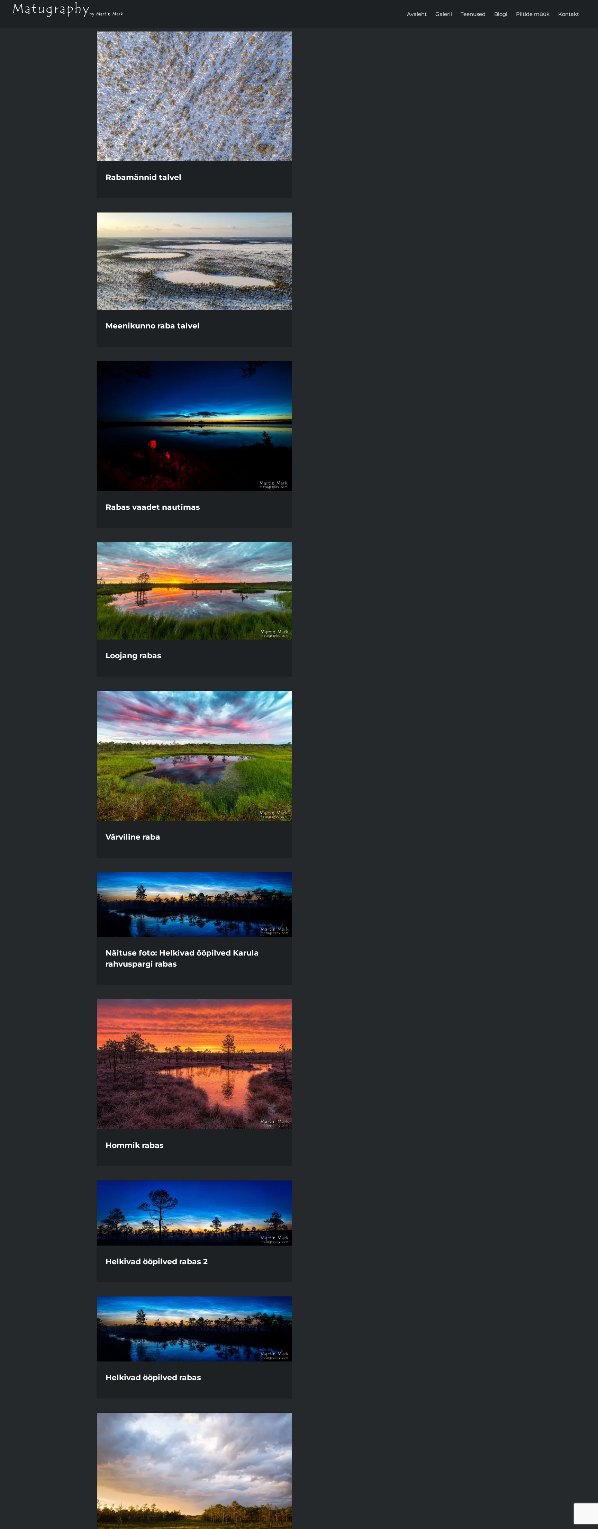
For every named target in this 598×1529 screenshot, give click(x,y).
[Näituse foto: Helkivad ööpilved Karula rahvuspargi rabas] (194, 904)
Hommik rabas (135, 1145)
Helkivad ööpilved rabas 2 (157, 1261)
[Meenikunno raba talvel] (194, 261)
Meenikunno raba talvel (153, 326)
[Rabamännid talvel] (194, 96)
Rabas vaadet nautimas (153, 507)
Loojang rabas (133, 655)
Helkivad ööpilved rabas (153, 1377)
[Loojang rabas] (194, 591)
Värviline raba (133, 837)
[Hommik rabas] (194, 1064)
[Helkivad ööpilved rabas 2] (194, 1213)
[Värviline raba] (194, 756)
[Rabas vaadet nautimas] (194, 426)
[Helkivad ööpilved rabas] (194, 1328)
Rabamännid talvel (143, 177)
